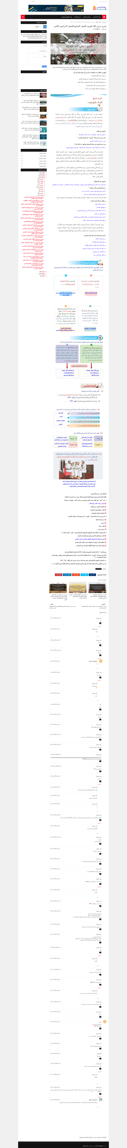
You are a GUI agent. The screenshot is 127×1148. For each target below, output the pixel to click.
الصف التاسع (43, 153)
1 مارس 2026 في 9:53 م (55, 1021)
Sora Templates (99, 1146)
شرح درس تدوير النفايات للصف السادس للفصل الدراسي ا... (33, 239)
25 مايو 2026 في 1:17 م (55, 1074)
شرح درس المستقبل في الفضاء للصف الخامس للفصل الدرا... (34, 264)
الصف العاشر (42, 166)
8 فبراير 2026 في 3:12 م (55, 990)
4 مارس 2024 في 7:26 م (55, 724)
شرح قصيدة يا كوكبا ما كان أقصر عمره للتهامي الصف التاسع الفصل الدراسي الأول (30, 136)
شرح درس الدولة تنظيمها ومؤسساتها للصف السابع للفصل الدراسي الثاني (98, 596)
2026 (43, 173)
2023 (43, 271)
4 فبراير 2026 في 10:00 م (55, 947)
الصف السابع (98, 22)
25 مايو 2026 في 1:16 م (55, 803)
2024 (43, 177)
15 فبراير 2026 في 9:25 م (55, 1001)
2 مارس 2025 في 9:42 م (55, 825)
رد (100, 623)
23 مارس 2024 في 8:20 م (55, 744)
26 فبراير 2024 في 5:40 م (55, 650)
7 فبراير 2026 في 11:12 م (55, 969)
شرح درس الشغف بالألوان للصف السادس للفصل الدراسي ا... (33, 229)
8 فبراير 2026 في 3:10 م (55, 979)
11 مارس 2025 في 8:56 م (55, 910)
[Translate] (45, 26)
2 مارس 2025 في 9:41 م (55, 848)
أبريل (41, 191)
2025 (43, 175)
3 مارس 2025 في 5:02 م (55, 858)
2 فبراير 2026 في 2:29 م (55, 628)
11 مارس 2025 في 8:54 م (55, 900)
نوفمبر (41, 181)
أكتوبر (41, 183)
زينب (100, 1021)
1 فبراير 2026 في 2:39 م (55, 795)
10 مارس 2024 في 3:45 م (55, 734)
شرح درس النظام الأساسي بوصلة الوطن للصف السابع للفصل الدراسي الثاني (78, 596)
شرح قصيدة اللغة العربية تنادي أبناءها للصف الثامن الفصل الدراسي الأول (30, 102)
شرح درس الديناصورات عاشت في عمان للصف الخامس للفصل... (33, 257)
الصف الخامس (42, 158)
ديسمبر (41, 178)
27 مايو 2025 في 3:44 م (55, 787)
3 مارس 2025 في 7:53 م (55, 868)
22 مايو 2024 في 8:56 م (55, 661)
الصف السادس (42, 163)
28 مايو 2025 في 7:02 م (55, 924)
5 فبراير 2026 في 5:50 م (55, 958)
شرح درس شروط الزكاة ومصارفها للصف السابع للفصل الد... (33, 211)
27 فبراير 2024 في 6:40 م (55, 672)
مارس (41, 193)
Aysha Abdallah (93, 661)
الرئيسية (104, 22)
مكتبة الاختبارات (97, 17)
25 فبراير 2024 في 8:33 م (55, 640)
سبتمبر (41, 185)
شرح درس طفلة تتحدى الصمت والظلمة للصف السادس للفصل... (33, 201)
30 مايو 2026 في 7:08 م (55, 1099)
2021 (43, 276)
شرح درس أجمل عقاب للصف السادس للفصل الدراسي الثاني (34, 197)
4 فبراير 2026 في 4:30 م (55, 934)
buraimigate (94, 1100)
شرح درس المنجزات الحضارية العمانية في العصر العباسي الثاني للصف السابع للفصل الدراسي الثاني (58, 597)
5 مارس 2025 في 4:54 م (55, 878)
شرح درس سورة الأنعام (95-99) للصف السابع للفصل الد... (34, 222)
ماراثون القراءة (87, 17)
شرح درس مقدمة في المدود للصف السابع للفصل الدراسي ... (33, 267)
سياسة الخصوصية (102, 1)
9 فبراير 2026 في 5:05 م (55, 693)
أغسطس (40, 187)
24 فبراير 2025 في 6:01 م (55, 776)
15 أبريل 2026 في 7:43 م (55, 1033)
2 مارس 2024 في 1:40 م (55, 683)
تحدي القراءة (77, 17)
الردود (99, 626)
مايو (42, 189)
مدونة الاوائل (85, 1146)
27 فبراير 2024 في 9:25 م (55, 714)
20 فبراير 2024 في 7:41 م (55, 617)
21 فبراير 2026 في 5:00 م (55, 1011)
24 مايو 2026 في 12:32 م (55, 1063)
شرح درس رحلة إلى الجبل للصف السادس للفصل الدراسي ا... (33, 225)
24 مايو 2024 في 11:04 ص (55, 754)
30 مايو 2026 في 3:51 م (55, 1087)
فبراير (41, 195)
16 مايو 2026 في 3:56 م (55, 1043)
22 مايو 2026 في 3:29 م (55, 1053)
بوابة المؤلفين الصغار (67, 17)
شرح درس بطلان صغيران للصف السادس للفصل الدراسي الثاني (33, 232)
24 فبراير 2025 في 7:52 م (55, 814)
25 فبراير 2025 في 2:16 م (55, 836)
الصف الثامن (43, 156)
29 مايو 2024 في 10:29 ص (55, 766)
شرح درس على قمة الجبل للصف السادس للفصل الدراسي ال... (33, 246)
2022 (43, 274)
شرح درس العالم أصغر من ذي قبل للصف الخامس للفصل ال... (33, 260)
